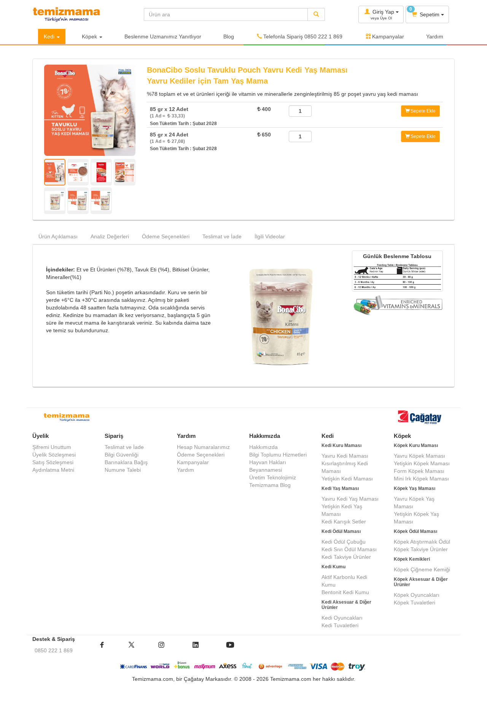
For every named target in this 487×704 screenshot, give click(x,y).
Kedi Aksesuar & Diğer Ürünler (346, 604)
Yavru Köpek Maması (419, 456)
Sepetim (425, 11)
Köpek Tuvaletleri (414, 602)
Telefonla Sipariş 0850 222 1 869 (302, 36)
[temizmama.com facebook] (102, 650)
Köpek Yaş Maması (414, 488)
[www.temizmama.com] (82, 14)
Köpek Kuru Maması (416, 445)
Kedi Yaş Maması (340, 488)
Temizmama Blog (270, 485)
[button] (126, 110)
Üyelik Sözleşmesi (54, 455)
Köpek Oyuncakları (416, 595)
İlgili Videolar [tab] (270, 236)
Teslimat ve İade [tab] (222, 236)
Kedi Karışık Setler (343, 521)
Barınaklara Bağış (126, 462)
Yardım (434, 36)
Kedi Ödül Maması (341, 531)
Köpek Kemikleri (412, 559)
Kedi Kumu (333, 566)
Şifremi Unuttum (51, 447)
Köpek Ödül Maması (415, 531)
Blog (228, 36)
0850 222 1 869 (54, 650)
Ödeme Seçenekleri (200, 455)
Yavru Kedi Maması (344, 456)
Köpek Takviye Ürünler (421, 549)
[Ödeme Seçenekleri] (243, 666)
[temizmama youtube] (230, 650)
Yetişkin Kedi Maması (347, 479)
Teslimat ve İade (124, 447)
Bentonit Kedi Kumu (345, 592)
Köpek (90, 36)
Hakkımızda (263, 447)
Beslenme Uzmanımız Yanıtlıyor (162, 36)
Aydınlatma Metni (53, 470)
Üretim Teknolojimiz (272, 477)
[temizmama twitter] (131, 650)
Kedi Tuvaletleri (339, 625)
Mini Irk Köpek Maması (421, 479)
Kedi (50, 36)
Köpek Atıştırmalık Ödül (422, 542)
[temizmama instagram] (161, 650)
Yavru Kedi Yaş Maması (350, 499)
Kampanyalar (388, 36)
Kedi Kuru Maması (341, 445)
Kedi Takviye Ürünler (346, 557)
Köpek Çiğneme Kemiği (422, 569)
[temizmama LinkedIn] (195, 650)
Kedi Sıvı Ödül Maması (349, 549)
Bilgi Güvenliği (121, 455)
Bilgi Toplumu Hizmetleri (278, 455)
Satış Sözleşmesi (52, 462)
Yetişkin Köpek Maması (422, 463)
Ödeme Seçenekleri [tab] (165, 236)
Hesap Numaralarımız (203, 447)
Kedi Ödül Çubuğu (343, 542)
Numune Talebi (123, 470)
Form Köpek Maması (419, 471)
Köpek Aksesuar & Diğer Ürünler (421, 582)
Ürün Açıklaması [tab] (58, 236)
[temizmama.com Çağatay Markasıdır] (420, 418)
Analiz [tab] (110, 236)
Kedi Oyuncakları (342, 618)
